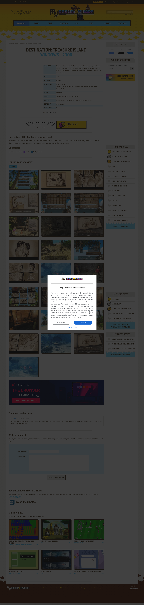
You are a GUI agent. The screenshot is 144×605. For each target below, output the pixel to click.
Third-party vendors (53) (69, 304)
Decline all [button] (61, 323)
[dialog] (72, 302)
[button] (72, 327)
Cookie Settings (66, 317)
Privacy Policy (76, 317)
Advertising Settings (64, 315)
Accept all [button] (83, 323)
